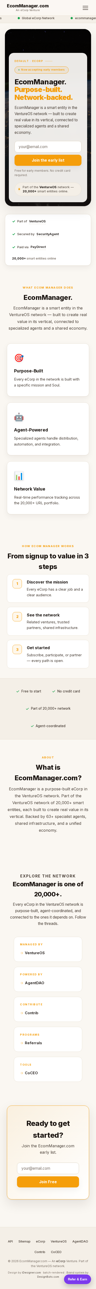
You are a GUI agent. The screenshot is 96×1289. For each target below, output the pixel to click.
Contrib (31, 1013)
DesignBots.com (48, 1276)
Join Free (48, 1182)
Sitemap (24, 1241)
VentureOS (37, 221)
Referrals (33, 1043)
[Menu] (85, 8)
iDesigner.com (31, 1272)
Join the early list (48, 160)
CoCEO (31, 1073)
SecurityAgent (47, 234)
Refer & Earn (77, 1279)
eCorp (40, 1241)
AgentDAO (34, 983)
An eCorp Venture (28, 10)
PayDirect (38, 247)
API (10, 1241)
